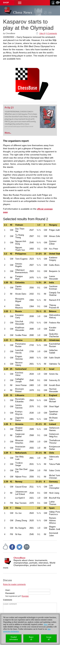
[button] (19, 2)
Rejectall (31, 638)
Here (45, 624)
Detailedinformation (13, 638)
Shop (6, 3)
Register (25, 596)
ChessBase (19, 558)
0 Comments (51, 33)
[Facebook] (12, 547)
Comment (7, 600)
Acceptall (48, 638)
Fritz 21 (9, 107)
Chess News (22, 12)
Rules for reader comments (14, 584)
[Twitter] (19, 547)
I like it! (42, 33)
